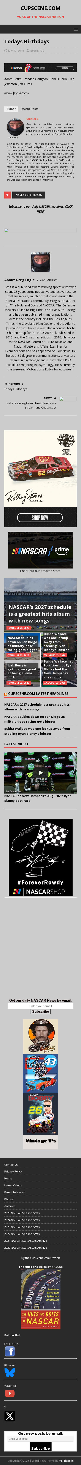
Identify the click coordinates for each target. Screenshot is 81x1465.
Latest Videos (13, 1185)
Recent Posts (29, 109)
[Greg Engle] (15, 133)
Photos (9, 1199)
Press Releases (14, 1192)
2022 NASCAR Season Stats (22, 1234)
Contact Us (11, 1165)
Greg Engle (37, 50)
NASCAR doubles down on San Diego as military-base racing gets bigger (22, 644)
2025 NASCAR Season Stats (22, 1213)
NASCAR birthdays (29, 195)
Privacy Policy (13, 1171)
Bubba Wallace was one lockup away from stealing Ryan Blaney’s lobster (56, 642)
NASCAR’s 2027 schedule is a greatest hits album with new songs (40, 613)
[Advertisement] (40, 952)
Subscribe (40, 1011)
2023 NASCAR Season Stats (22, 1227)
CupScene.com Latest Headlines (38, 693)
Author (11, 109)
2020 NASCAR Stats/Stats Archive (25, 1248)
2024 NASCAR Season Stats (22, 1220)
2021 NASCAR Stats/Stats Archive (25, 1241)
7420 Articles (48, 280)
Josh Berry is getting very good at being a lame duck (22, 671)
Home (8, 1178)
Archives (10, 1206)
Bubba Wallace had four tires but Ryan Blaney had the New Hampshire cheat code (58, 669)
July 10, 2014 (16, 50)
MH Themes (66, 1461)
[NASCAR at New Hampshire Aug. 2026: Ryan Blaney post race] (40, 772)
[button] (75, 29)
